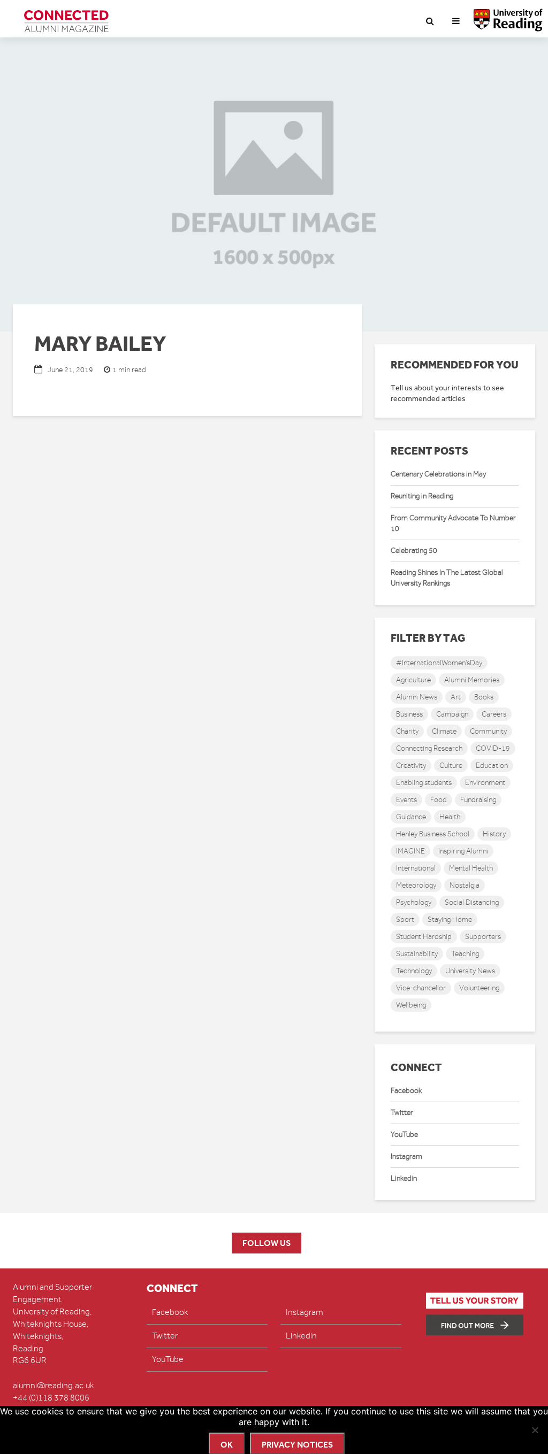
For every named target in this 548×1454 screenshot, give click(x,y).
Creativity (411, 765)
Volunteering (479, 988)
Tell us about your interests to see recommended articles (447, 393)
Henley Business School (432, 833)
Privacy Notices (297, 1445)
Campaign (452, 714)
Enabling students (424, 782)
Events (406, 799)
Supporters (483, 936)
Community (488, 731)
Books (483, 697)
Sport (405, 919)
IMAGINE (410, 851)
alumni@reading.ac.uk (53, 1385)
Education (492, 765)
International (416, 868)
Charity (407, 731)
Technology (414, 970)
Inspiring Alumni (463, 851)
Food (438, 799)
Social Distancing (472, 902)
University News (470, 970)
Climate (444, 731)
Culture (450, 765)
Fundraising (478, 799)
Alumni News (416, 697)
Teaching (465, 953)
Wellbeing (411, 1005)
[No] (534, 1430)
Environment (485, 782)
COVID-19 (493, 748)
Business (409, 714)
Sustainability (417, 953)
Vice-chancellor (421, 988)
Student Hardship (424, 936)
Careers (494, 714)
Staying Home (450, 919)
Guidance (411, 816)
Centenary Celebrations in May (438, 474)
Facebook (406, 1090)
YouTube (404, 1134)
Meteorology (416, 885)
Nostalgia (465, 885)
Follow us (266, 1243)
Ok (226, 1445)
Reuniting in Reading (422, 496)
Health (449, 816)
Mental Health (471, 868)
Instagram (406, 1156)
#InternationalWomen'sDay (439, 662)
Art (456, 697)
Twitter (402, 1112)
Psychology (413, 902)
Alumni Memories (471, 679)
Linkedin (404, 1178)
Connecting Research (429, 748)
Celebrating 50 (414, 550)
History (494, 833)
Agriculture (413, 679)
